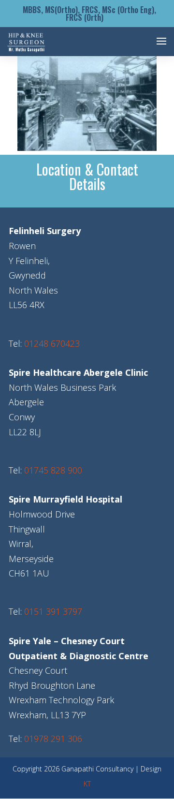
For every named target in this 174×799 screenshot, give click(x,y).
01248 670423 (52, 343)
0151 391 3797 (53, 611)
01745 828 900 (53, 470)
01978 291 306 (53, 738)
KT (87, 783)
